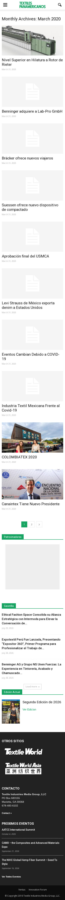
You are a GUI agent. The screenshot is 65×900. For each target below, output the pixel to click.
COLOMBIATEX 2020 (19, 457)
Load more (31, 686)
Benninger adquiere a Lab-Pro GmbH (32, 111)
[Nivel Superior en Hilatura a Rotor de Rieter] (32, 40)
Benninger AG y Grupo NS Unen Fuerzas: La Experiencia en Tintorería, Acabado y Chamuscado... (31, 669)
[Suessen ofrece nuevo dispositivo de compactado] (32, 185)
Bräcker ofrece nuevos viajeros (27, 158)
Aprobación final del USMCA (25, 256)
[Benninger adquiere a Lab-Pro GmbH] (32, 92)
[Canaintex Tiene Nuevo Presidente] (32, 484)
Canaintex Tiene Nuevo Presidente (31, 504)
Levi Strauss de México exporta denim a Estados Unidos (28, 305)
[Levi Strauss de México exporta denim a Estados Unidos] (32, 283)
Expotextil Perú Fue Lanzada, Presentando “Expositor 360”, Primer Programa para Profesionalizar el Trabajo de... (31, 644)
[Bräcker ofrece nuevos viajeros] (32, 138)
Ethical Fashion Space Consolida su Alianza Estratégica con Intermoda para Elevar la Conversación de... (31, 619)
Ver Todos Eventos (11, 876)
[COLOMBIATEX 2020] (32, 437)
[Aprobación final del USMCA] (32, 237)
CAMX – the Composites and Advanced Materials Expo (30, 844)
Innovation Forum (38, 889)
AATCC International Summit (18, 829)
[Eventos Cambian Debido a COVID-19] (32, 335)
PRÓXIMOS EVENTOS (18, 823)
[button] (60, 5)
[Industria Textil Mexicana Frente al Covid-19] (32, 386)
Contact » (7, 813)
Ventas (21, 889)
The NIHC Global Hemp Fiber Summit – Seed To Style (29, 862)
